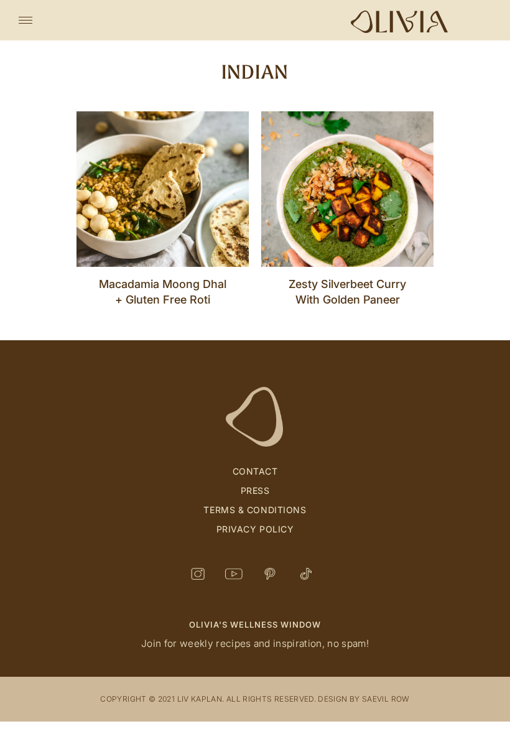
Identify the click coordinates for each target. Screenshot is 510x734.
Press (255, 490)
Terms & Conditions (254, 509)
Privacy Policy (255, 529)
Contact (255, 471)
